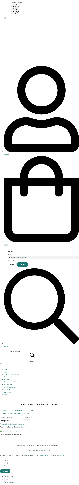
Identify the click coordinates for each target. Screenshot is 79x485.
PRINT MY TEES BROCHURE (12, 374)
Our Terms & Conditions (10, 387)
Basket (12, 264)
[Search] (32, 355)
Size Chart (7, 379)
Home (5, 369)
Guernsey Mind (8, 384)
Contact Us (7, 390)
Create (62, 455)
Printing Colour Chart (10, 382)
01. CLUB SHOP (13, 410)
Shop (5, 372)
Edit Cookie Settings (42, 455)
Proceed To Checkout (22, 413)
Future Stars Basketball (26, 410)
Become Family (8, 377)
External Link (7, 392)
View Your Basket (8, 413)
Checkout (22, 264)
